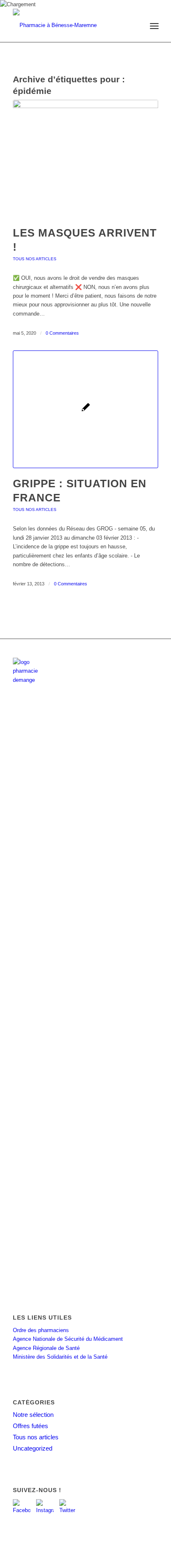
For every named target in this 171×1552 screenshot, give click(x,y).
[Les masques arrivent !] (85, 158)
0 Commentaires (62, 333)
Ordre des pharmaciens (41, 1330)
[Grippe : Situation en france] (85, 409)
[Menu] (153, 26)
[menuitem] (153, 26)
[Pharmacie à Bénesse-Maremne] (71, 25)
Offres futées (30, 1425)
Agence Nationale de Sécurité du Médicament (68, 1339)
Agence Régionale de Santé (46, 1348)
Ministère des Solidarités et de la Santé (60, 1357)
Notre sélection (33, 1414)
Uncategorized (32, 1448)
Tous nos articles (34, 259)
